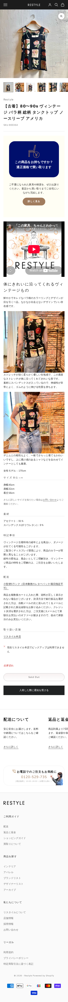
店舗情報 (8, 918)
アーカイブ (9, 890)
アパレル (8, 872)
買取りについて (12, 844)
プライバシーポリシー (15, 958)
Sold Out (34, 677)
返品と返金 (9, 832)
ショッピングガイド (14, 838)
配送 (6, 826)
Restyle (8, 99)
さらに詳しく (10, 747)
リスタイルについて (14, 912)
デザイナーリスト (13, 884)
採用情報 (8, 924)
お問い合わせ (50, 499)
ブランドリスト (12, 878)
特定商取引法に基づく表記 (18, 964)
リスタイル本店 (12, 636)
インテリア (9, 866)
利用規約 (8, 952)
